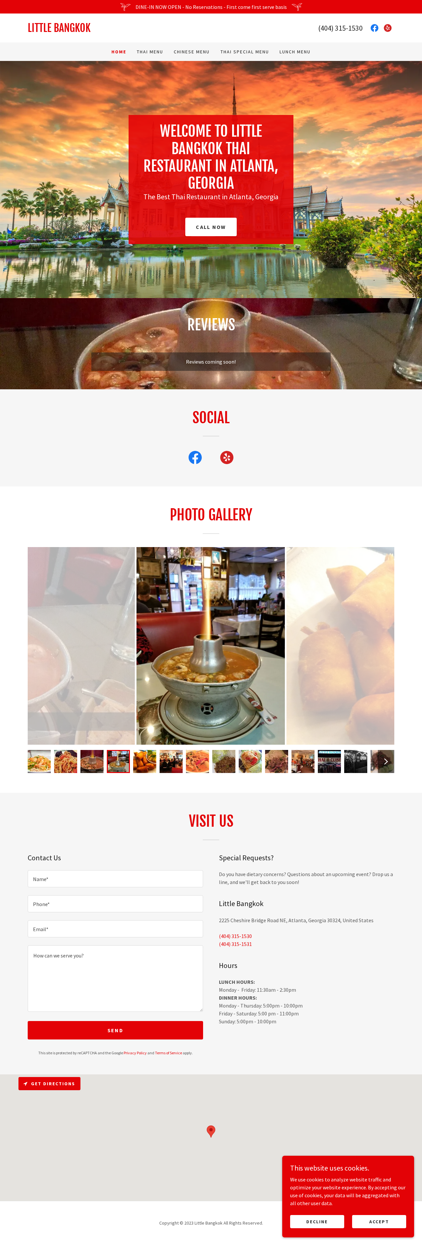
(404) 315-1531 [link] (235, 944)
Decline (317, 1221)
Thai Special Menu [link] (245, 52)
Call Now (211, 227)
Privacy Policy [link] (135, 1052)
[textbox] (115, 878)
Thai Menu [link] (150, 52)
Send (115, 1030)
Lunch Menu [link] (295, 52)
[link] (119, 30)
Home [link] (118, 52)
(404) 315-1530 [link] (340, 28)
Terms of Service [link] (168, 1052)
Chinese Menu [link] (192, 52)
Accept (379, 1221)
